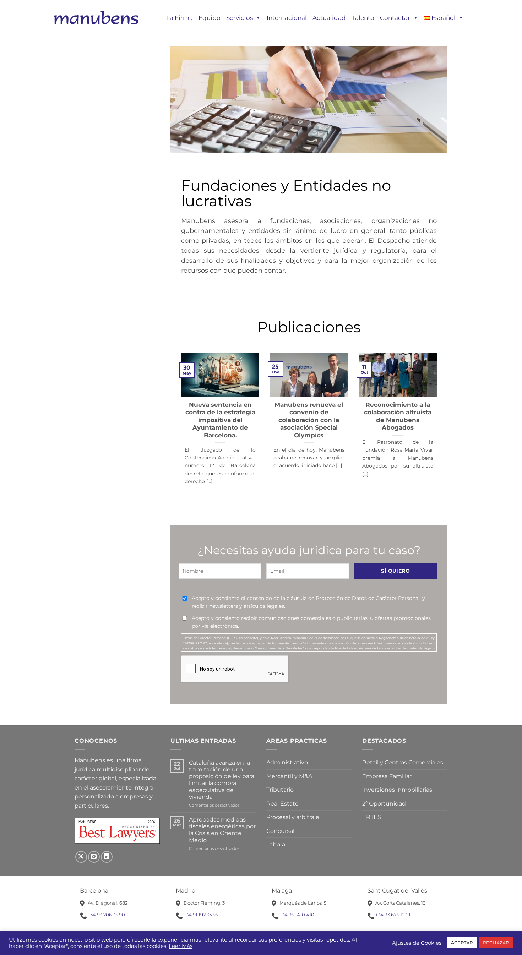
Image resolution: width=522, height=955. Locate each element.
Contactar (395, 17)
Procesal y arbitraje (292, 817)
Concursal (280, 831)
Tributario (280, 789)
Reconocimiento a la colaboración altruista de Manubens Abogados (397, 416)
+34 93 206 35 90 (106, 914)
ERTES (371, 817)
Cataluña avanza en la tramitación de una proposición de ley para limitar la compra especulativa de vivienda (221, 779)
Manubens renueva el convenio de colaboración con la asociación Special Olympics (308, 420)
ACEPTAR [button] (462, 942)
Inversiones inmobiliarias (397, 789)
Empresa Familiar (387, 776)
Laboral (276, 844)
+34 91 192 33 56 (201, 914)
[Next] (428, 414)
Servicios (239, 17)
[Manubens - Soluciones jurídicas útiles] (95, 17)
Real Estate (282, 803)
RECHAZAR (496, 942)
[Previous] (190, 414)
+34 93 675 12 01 (392, 914)
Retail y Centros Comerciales (402, 762)
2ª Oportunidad (384, 803)
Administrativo (287, 762)
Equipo (210, 17)
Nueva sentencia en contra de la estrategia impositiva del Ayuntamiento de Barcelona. (220, 420)
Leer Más (180, 946)
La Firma (179, 17)
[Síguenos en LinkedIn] (107, 857)
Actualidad (329, 17)
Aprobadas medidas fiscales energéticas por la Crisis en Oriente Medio (222, 830)
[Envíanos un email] (94, 857)
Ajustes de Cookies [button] (416, 943)
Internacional (287, 17)
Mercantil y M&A (289, 776)
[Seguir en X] (81, 857)
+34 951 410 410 (296, 914)
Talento (363, 17)
